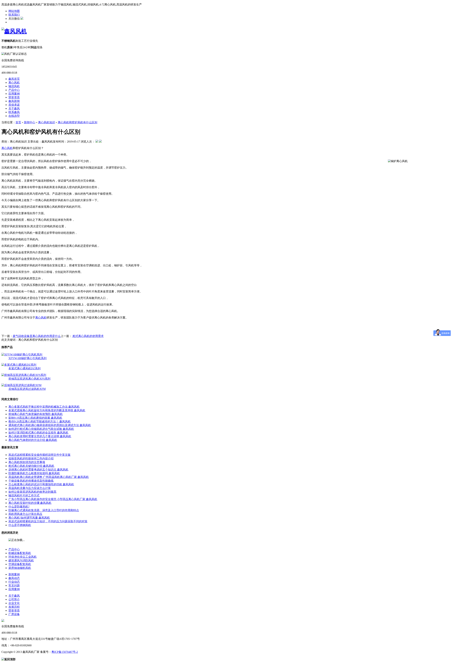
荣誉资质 (14, 97)
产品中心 (14, 89)
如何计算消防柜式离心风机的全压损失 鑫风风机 (38, 432)
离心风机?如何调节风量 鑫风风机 (29, 517)
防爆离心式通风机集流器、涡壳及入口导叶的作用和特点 (43, 510)
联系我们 (14, 14)
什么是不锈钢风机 (19, 525)
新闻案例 (14, 574)
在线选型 (14, 115)
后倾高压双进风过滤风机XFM (27, 388)
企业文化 (14, 603)
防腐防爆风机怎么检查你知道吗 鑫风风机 (34, 473)
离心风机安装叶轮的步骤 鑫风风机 (29, 502)
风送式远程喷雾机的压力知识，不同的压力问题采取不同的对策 (47, 521)
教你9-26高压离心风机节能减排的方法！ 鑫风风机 (39, 421)
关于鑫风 (14, 108)
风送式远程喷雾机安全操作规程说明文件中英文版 (39, 454)
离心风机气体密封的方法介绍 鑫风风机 (32, 439)
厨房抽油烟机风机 (19, 567)
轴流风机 (14, 86)
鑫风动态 (14, 578)
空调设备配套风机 (19, 564)
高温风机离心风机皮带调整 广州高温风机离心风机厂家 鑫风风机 (48, 476)
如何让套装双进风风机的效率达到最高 (32, 491)
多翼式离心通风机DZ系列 (24, 368)
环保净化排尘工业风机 (22, 556)
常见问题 (14, 585)
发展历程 (14, 606)
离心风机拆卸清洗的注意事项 (26, 462)
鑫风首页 (14, 78)
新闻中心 (29, 122)
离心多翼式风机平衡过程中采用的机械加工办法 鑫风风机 (44, 406)
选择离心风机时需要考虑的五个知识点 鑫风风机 (38, 469)
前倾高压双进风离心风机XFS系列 (29, 378)
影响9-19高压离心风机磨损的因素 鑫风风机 (35, 417)
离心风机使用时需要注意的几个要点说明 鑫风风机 (39, 436)
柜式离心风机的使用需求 (88, 336)
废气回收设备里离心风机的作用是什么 (37, 336)
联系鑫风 (14, 112)
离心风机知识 (46, 122)
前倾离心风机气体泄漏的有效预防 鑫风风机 (35, 414)
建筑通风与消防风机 (21, 560)
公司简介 (14, 599)
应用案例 (14, 93)
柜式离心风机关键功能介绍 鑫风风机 (31, 465)
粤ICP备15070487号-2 (64, 651)
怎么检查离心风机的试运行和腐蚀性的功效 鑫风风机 (41, 484)
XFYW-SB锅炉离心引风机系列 (27, 358)
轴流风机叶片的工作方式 (23, 495)
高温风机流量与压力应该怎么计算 (29, 488)
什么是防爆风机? (18, 506)
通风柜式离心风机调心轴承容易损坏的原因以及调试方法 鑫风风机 (49, 425)
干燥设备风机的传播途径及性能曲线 (31, 480)
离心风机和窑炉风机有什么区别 (77, 122)
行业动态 (14, 581)
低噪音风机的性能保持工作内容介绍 (31, 458)
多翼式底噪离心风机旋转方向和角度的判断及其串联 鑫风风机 (46, 410)
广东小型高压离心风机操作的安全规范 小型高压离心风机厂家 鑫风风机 (52, 499)
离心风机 (14, 82)
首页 (18, 122)
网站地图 (14, 11)
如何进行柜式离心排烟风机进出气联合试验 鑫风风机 (41, 428)
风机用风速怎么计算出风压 (25, 513)
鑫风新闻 (14, 101)
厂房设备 (14, 614)
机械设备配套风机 (19, 553)
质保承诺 (14, 104)
